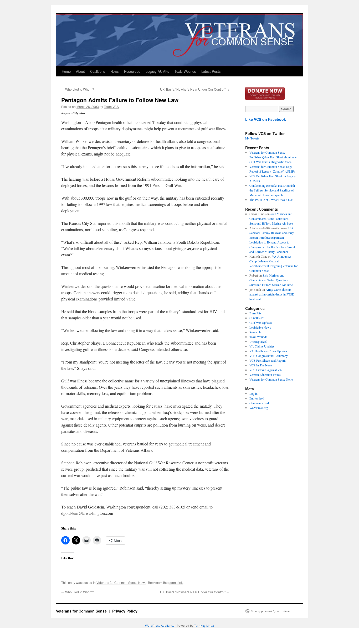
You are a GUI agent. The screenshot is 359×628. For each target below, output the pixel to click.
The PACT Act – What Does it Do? (271, 200)
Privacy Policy (124, 611)
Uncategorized (258, 341)
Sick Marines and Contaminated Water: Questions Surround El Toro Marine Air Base (271, 218)
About (80, 71)
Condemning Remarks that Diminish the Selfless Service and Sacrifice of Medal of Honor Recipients (272, 190)
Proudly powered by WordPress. (270, 611)
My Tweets (252, 138)
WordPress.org (258, 408)
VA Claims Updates (261, 346)
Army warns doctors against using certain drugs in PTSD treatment (271, 294)
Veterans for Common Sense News (121, 582)
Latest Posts (211, 71)
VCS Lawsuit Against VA (265, 370)
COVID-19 (256, 318)
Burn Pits (255, 313)
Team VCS (111, 106)
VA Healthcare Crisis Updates (268, 351)
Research (255, 332)
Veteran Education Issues (265, 374)
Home (66, 71)
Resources (132, 71)
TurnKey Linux (204, 625)
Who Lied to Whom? (77, 89)
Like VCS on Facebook (265, 119)
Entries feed (256, 398)
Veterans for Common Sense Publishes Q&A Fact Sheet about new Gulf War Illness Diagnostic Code (273, 157)
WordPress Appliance (159, 625)
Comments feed (259, 403)
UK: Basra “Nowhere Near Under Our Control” (194, 89)
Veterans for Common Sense (82, 611)
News (114, 71)
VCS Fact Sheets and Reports (267, 360)
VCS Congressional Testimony (268, 356)
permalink (175, 582)
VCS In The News (261, 365)
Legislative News (260, 327)
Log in (253, 393)
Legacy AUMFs (157, 71)
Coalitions (97, 71)
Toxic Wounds (185, 71)
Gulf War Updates (260, 322)
